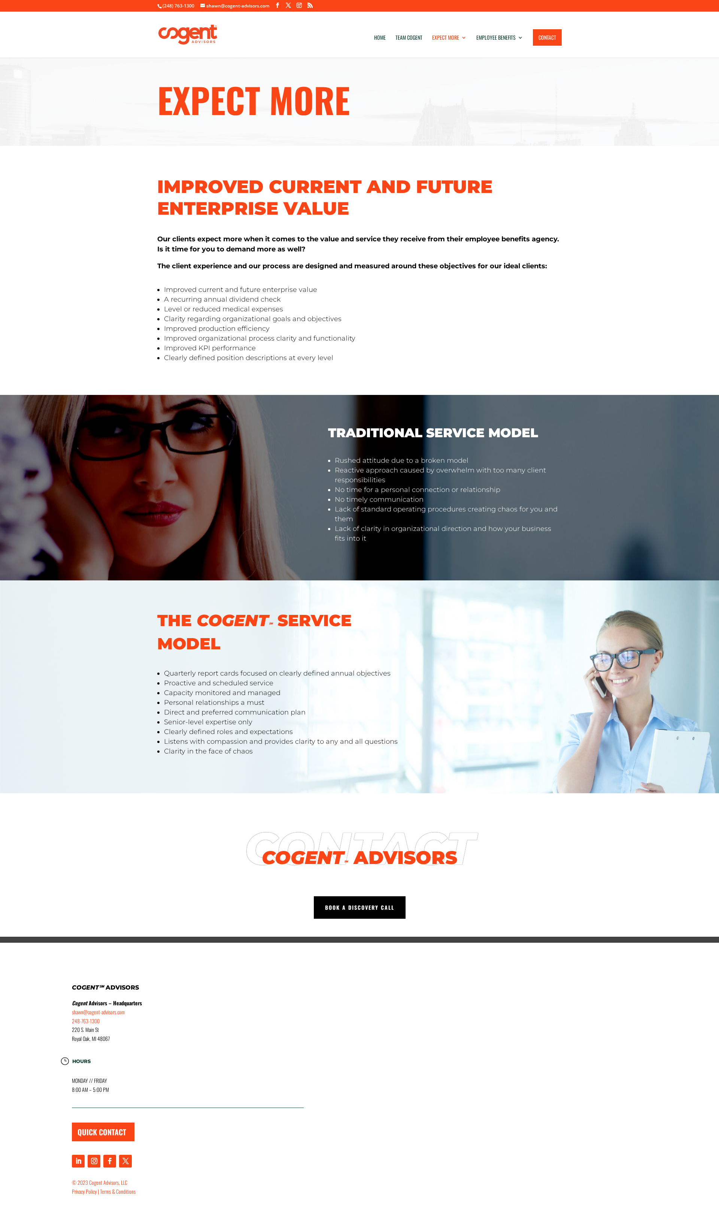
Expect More (445, 38)
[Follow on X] (125, 1161)
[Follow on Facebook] (109, 1161)
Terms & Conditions (118, 1191)
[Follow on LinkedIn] (78, 1161)
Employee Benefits (496, 38)
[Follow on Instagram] (94, 1161)
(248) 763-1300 (178, 6)
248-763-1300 (86, 1021)
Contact (547, 37)
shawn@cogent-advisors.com (98, 1012)
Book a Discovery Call (359, 907)
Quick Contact (102, 1132)
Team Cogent (408, 38)
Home (380, 38)
